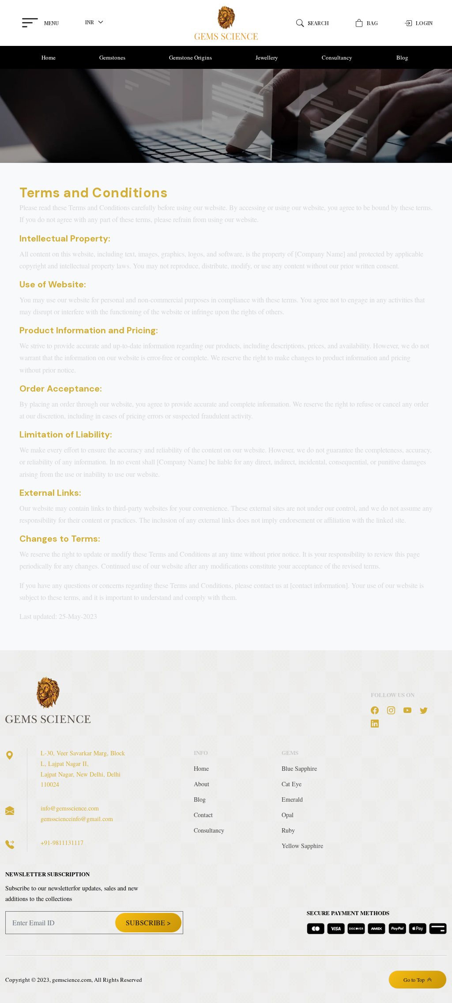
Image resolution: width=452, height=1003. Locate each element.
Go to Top (414, 979)
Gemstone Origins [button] (190, 57)
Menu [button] (51, 22)
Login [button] (424, 22)
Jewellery (267, 57)
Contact (203, 815)
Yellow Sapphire (302, 845)
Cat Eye (291, 784)
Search (318, 22)
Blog (402, 57)
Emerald (292, 799)
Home (48, 57)
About (201, 784)
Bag (372, 22)
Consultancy (337, 57)
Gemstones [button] (112, 57)
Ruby (288, 830)
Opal (288, 815)
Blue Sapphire (299, 768)
